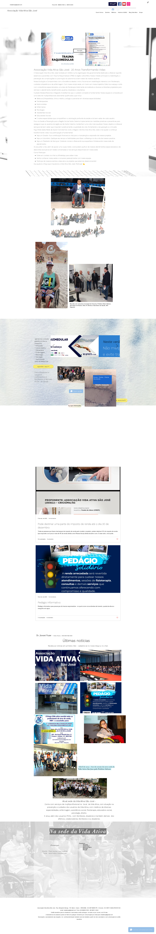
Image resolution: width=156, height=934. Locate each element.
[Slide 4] (86, 354)
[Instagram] (128, 4)
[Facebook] (119, 4)
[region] (100, 389)
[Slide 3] (81, 354)
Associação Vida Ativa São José (22, 10)
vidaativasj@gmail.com (16, 4)
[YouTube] (124, 4)
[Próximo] (117, 346)
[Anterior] (53, 346)
